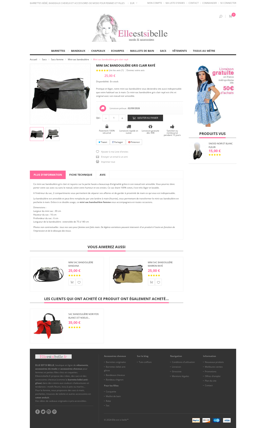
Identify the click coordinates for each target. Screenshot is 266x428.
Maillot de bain (113, 396)
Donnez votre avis (135, 70)
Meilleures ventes (214, 366)
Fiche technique (80, 174)
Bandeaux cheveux (115, 375)
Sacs (44, 59)
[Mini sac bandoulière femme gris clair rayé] (37, 134)
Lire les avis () (116, 70)
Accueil (33, 59)
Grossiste (176, 371)
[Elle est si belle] (133, 28)
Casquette (111, 391)
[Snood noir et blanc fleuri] (198, 151)
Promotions (210, 371)
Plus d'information (48, 174)
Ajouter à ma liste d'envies (79, 282)
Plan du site (210, 380)
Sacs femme (57, 59)
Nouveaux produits (214, 362)
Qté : (98, 117)
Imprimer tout (108, 161)
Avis (102, 174)
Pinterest (135, 142)
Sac (107, 405)
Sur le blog (142, 356)
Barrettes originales (116, 362)
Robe (108, 400)
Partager (118, 142)
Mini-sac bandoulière (78, 59)
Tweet (103, 142)
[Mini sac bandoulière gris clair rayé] (53, 134)
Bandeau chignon (114, 379)
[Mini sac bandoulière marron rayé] (127, 274)
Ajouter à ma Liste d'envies (114, 151)
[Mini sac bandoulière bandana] (48, 274)
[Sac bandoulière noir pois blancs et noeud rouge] (48, 326)
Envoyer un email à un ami (114, 156)
